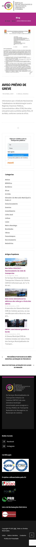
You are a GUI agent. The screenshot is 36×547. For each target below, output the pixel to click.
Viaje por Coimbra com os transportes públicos (18, 139)
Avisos (20, 94)
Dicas (7, 190)
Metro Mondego (11, 225)
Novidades (9, 229)
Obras (7, 233)
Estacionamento (11, 204)
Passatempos (10, 236)
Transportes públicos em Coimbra (18, 157)
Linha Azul (9, 215)
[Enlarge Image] (18, 52)
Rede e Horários (13, 535)
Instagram (10, 446)
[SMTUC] (18, 6)
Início (4, 535)
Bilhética (8, 183)
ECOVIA (7, 194)
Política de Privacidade (11, 539)
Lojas (7, 222)
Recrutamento (10, 240)
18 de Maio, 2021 (7, 94)
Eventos (25, 94)
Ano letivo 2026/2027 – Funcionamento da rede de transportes (15, 270)
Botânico (8, 187)
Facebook (10, 442)
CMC (15, 528)
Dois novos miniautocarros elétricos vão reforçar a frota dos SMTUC (18, 301)
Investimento (10, 211)
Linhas (7, 218)
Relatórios (9, 243)
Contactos (23, 535)
